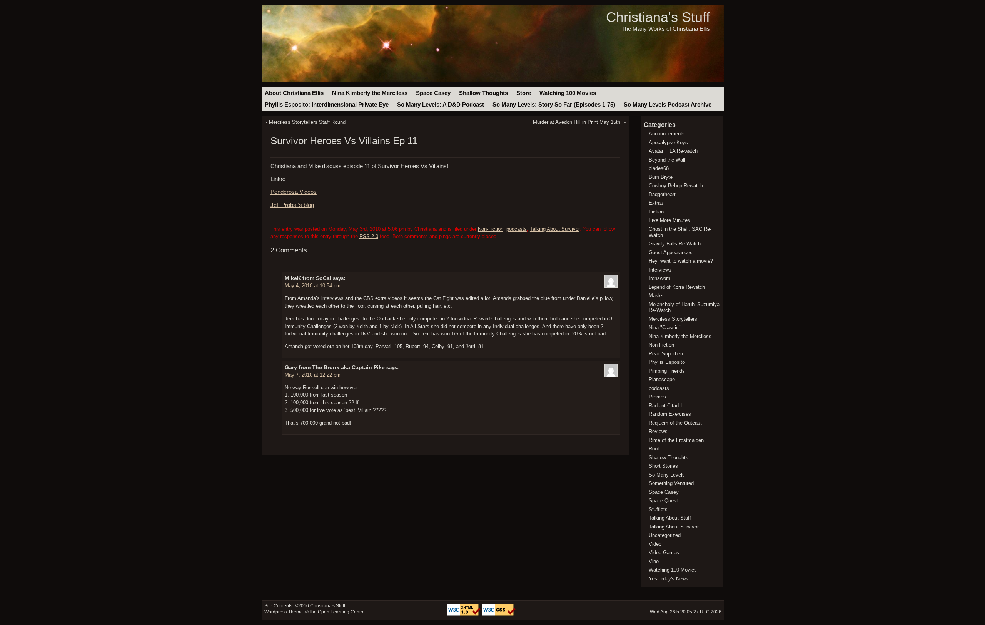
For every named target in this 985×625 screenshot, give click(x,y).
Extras (656, 203)
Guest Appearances (671, 252)
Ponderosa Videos (293, 192)
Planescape (662, 379)
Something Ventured (671, 483)
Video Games (664, 552)
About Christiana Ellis (294, 93)
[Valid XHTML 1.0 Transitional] (464, 614)
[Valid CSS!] (499, 614)
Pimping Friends (667, 371)
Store (523, 93)
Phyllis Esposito (667, 362)
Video (655, 544)
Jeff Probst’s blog (292, 205)
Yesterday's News (668, 579)
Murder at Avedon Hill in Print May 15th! (577, 122)
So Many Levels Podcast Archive (667, 105)
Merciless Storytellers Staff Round (307, 122)
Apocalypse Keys (668, 142)
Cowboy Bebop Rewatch (676, 185)
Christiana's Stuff (658, 17)
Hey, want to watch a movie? (681, 261)
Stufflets (658, 509)
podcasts (516, 229)
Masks (656, 295)
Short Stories (663, 466)
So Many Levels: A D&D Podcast (440, 105)
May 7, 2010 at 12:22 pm (313, 375)
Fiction (656, 212)
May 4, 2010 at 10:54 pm (313, 285)
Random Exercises (670, 414)
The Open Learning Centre (337, 612)
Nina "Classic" (665, 327)
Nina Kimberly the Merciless (369, 93)
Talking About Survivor (554, 229)
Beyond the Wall (667, 160)
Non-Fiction (490, 229)
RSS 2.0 (368, 236)
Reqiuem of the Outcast (675, 423)
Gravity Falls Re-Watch (675, 244)
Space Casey (433, 93)
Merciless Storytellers (673, 319)
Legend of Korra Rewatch (677, 287)
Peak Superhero (666, 354)
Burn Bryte (661, 177)
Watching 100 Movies (567, 93)
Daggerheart (662, 194)
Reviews (658, 431)
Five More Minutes (669, 220)
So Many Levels (667, 475)
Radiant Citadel (666, 405)
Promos (657, 397)
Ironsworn (659, 278)
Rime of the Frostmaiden (676, 440)
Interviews (660, 270)
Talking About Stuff (670, 518)
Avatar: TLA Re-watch (673, 151)
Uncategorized (665, 535)
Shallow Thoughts (483, 93)
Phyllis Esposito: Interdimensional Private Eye (327, 105)
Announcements (667, 134)
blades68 (659, 168)
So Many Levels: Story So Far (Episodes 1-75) (553, 105)
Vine (654, 561)
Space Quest (663, 500)
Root (654, 449)
